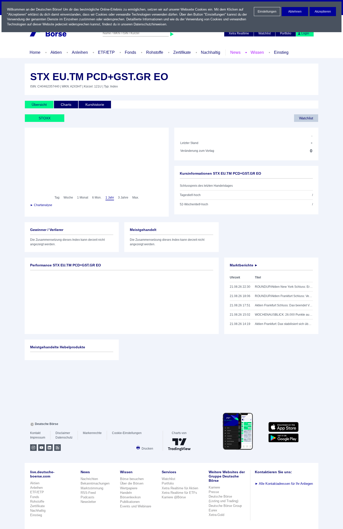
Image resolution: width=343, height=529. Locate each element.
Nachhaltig (210, 52)
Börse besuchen (132, 479)
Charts (66, 105)
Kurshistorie (94, 105)
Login (305, 33)
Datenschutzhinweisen (150, 24)
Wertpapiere (128, 488)
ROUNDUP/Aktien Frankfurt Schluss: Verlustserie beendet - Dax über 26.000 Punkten (284, 296)
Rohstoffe (154, 52)
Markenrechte (92, 433)
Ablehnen (295, 11)
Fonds (130, 52)
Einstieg (281, 52)
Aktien (56, 52)
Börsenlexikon (130, 497)
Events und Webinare (135, 506)
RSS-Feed (88, 493)
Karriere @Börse (174, 497)
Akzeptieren (323, 11)
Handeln (126, 493)
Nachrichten (89, 479)
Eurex (213, 510)
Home (35, 52)
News (235, 52)
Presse (214, 492)
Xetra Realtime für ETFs (179, 493)
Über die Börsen (131, 483)
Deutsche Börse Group (225, 506)
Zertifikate (182, 52)
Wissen (257, 52)
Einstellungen (267, 11)
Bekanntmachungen (95, 483)
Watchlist (264, 33)
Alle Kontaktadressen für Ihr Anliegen (284, 484)
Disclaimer (62, 433)
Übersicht (39, 105)
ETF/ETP (106, 52)
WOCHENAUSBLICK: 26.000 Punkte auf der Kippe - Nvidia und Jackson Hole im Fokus (284, 314)
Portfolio (285, 33)
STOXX (44, 118)
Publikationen (130, 502)
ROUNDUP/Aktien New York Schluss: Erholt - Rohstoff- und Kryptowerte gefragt (284, 286)
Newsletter (88, 502)
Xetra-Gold (216, 515)
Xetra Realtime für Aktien (180, 488)
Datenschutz (64, 437)
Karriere (214, 487)
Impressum (37, 437)
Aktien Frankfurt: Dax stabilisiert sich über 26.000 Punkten (284, 324)
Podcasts (87, 497)
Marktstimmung (92, 488)
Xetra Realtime (239, 33)
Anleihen (80, 52)
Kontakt (35, 433)
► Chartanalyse (41, 205)
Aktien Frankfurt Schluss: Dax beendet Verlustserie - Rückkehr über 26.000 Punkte (284, 305)
